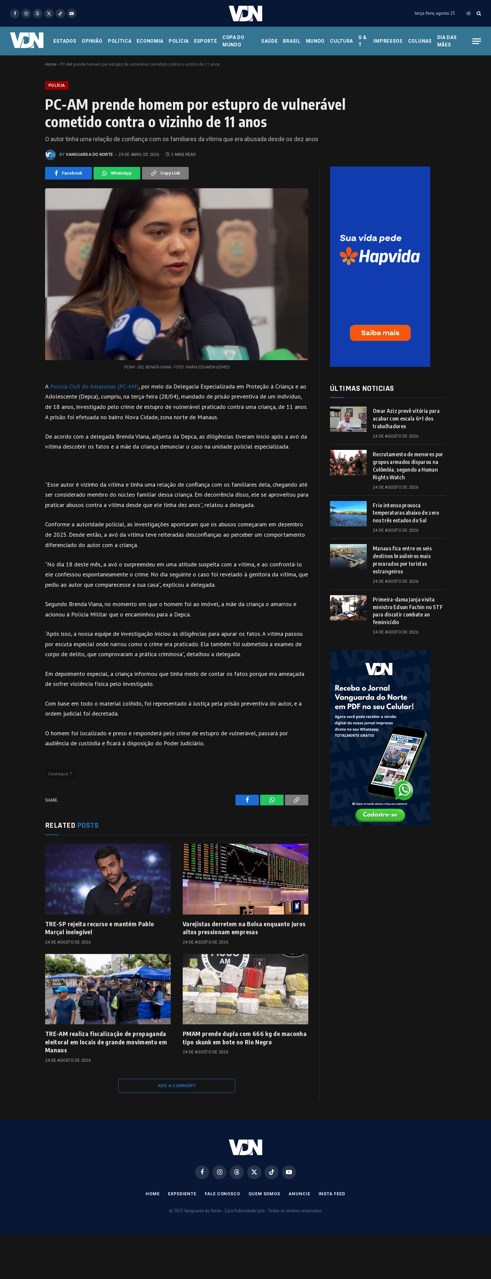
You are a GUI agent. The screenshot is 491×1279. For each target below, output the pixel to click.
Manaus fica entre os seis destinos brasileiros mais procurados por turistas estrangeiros (402, 560)
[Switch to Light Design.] (468, 13)
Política (120, 41)
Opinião (92, 41)
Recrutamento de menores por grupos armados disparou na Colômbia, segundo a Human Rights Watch (408, 466)
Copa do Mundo (233, 41)
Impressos (387, 41)
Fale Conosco (222, 1193)
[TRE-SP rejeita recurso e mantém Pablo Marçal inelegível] (108, 879)
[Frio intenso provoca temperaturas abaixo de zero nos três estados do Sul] (348, 513)
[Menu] (476, 41)
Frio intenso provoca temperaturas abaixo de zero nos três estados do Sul (406, 513)
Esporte (205, 41)
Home (50, 64)
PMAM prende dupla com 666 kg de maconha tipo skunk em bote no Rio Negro (245, 1037)
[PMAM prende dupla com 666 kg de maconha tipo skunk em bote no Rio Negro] (245, 989)
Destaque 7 (60, 773)
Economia (150, 41)
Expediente (182, 1193)
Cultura (341, 41)
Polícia (179, 41)
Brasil (291, 41)
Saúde (269, 41)
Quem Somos (264, 1193)
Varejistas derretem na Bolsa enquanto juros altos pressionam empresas (244, 928)
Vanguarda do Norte (89, 154)
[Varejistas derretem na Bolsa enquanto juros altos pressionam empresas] (245, 879)
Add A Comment (177, 1085)
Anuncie (299, 1193)
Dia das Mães (447, 41)
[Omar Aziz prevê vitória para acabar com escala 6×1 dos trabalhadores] (348, 419)
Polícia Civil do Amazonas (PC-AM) (94, 386)
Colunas (420, 41)
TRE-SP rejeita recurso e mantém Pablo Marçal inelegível (99, 928)
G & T (362, 41)
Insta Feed (332, 1193)
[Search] (478, 13)
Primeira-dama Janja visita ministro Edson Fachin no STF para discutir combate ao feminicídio (408, 611)
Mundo (315, 41)
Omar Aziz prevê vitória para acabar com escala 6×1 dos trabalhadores (406, 419)
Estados (64, 41)
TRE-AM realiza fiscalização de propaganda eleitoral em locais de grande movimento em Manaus (106, 1042)
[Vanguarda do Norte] (245, 13)
